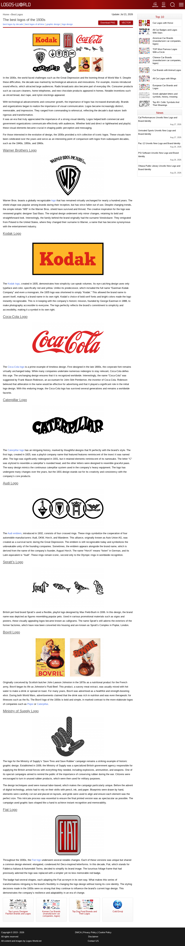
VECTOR (126, 22)
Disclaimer (93, 936)
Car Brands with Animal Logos (167, 70)
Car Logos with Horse (163, 23)
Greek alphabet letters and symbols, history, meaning (165, 95)
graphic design (53, 24)
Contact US (93, 941)
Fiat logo (36, 860)
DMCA (78, 932)
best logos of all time (34, 24)
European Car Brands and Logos (165, 87)
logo (53, 200)
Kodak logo (14, 283)
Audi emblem (15, 533)
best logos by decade (13, 24)
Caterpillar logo (16, 450)
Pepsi (30, 704)
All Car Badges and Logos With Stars (165, 31)
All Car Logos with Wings (164, 78)
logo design (67, 24)
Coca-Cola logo (16, 366)
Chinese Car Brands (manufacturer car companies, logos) (167, 60)
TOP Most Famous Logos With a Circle (165, 50)
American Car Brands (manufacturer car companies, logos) (167, 41)
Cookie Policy (104, 932)
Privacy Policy (90, 932)
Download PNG (107, 22)
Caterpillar (42, 704)
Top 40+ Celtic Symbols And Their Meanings (166, 103)
